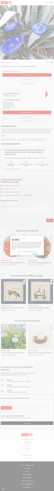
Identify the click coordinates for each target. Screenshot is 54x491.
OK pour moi (35, 253)
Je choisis (18, 253)
